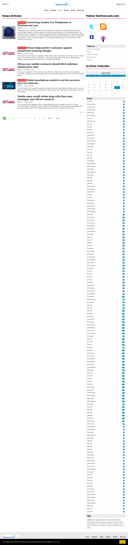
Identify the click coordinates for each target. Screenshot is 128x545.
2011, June (89, 342)
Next (49, 118)
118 (123, 358)
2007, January (90, 491)
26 (123, 220)
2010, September (91, 367)
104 (123, 384)
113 (123, 319)
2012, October (90, 296)
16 (123, 214)
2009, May (89, 412)
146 (123, 395)
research (108, 520)
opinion (89, 520)
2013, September (91, 265)
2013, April (89, 279)
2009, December (91, 392)
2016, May (89, 194)
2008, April (89, 449)
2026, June (89, 101)
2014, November (91, 225)
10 (43, 118)
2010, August (90, 370)
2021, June (89, 152)
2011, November (91, 327)
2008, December (91, 426)
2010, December (91, 358)
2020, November (91, 166)
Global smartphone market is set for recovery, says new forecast (49, 82)
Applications (90, 59)
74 (123, 279)
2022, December (91, 121)
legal (88, 525)
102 (123, 296)
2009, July (89, 407)
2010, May (89, 378)
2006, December (91, 494)
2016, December (91, 186)
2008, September (91, 435)
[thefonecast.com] (63, 4)
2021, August (90, 146)
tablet (110, 525)
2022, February (90, 135)
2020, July (89, 177)
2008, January (90, 457)
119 (123, 333)
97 (123, 285)
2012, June (89, 308)
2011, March (90, 350)
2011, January (90, 356)
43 (123, 237)
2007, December (91, 460)
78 (123, 251)
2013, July (89, 271)
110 (123, 316)
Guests (73, 10)
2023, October (90, 112)
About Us (80, 10)
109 (123, 327)
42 (123, 231)
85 (123, 254)
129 (123, 322)
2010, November (91, 361)
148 (123, 401)
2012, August (90, 302)
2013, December (91, 257)
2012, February (90, 319)
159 (123, 407)
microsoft (93, 525)
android (113, 520)
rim (123, 525)
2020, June (89, 180)
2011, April (89, 347)
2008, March (90, 452)
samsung (97, 522)
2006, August (90, 506)
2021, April (89, 158)
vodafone (116, 522)
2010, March (90, 384)
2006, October (90, 500)
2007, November (91, 463)
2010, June (89, 375)
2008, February (90, 455)
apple (103, 520)
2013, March (90, 282)
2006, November (91, 497)
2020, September (91, 172)
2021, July (89, 149)
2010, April (89, 381)
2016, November (91, 189)
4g (99, 525)
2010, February (90, 387)
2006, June (89, 511)
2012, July (89, 305)
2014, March (90, 248)
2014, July (89, 237)
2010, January (90, 390)
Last (57, 118)
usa (107, 525)
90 (123, 336)
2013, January (90, 288)
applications (99, 520)
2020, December (91, 163)
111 (123, 370)
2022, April (89, 129)
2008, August (90, 438)
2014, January (90, 254)
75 (123, 271)
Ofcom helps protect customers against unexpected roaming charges (45, 49)
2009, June (89, 409)
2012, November (91, 293)
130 (123, 330)
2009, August (90, 404)
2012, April (89, 313)
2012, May (89, 310)
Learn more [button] (56, 542)
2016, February (90, 200)
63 (123, 248)
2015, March (90, 214)
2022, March (90, 132)
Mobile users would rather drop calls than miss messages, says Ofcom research (45, 98)
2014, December (91, 223)
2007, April (89, 483)
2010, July (89, 373)
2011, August (90, 336)
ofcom (88, 527)
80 (123, 308)
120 (123, 342)
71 (123, 262)
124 (123, 339)
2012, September (91, 299)
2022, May (89, 127)
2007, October (90, 466)
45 (123, 225)
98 (123, 299)
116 (123, 356)
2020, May (89, 183)
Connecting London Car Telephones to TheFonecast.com (44, 24)
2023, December (91, 107)
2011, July (89, 339)
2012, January (90, 322)
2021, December (91, 141)
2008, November (91, 429)
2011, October (90, 330)
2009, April (89, 415)
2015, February (90, 217)
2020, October (90, 169)
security (121, 522)
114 (123, 378)
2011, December (91, 324)
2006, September (91, 503)
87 (123, 293)
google (92, 522)
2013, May (89, 276)
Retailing (89, 51)
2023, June (89, 118)
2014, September (91, 231)
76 (123, 265)
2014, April (89, 245)
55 (123, 245)
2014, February (90, 251)
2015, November (91, 209)
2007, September (91, 469)
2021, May (89, 155)
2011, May (89, 344)
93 (123, 404)
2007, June (89, 477)
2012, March (90, 316)
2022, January (90, 138)
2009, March (90, 418)
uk (93, 520)
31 (123, 234)
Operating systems (91, 57)
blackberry (109, 522)
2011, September (91, 333)
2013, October (90, 262)
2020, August (90, 175)
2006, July (89, 508)
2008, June (89, 443)
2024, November (91, 104)
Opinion (66, 10)
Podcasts (53, 10)
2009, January (90, 424)
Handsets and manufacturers (93, 49)
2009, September (91, 401)
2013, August (90, 268)
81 (123, 291)
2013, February (90, 285)
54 (123, 228)
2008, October (90, 432)
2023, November (91, 109)
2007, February (90, 489)
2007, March (90, 486)
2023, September (91, 115)
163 (123, 418)
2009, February (90, 421)
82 (123, 347)
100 (123, 313)
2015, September (91, 211)
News (60, 10)
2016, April (89, 197)
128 (123, 375)
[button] (5, 4)
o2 (97, 525)
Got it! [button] (122, 542)
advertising (115, 525)
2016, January (90, 203)
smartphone (103, 522)
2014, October (90, 228)
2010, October (90, 364)
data (120, 525)
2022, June (89, 124)
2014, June (89, 240)
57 (123, 268)
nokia (88, 522)
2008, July (89, 440)
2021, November (91, 143)
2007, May (89, 480)
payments (118, 520)
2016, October (90, 192)
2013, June (89, 274)
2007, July (89, 474)
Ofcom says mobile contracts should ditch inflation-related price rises (48, 65)
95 (123, 288)
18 (123, 217)
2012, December (91, 291)
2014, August (90, 234)
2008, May (89, 446)
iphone (103, 525)
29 (123, 424)
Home (46, 10)
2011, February (90, 353)
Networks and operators (92, 54)
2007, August (90, 472)
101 (123, 350)
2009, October (90, 398)
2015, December (91, 206)
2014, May (89, 242)
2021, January (90, 160)
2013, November (91, 259)
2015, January (90, 220)
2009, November (91, 395)
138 (123, 353)
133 (123, 310)
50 (123, 240)
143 (123, 390)
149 (123, 398)
